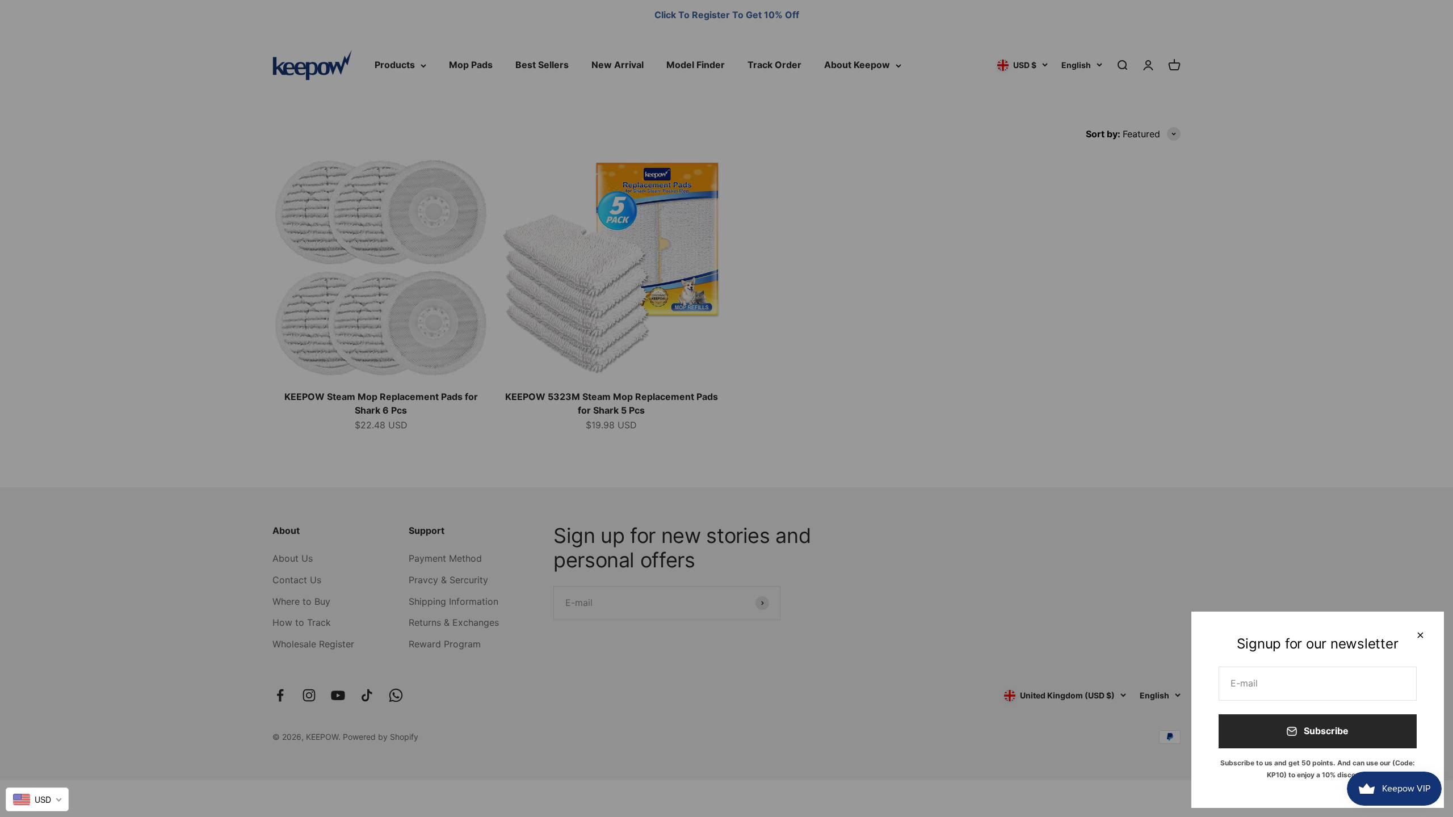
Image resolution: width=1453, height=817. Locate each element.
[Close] (1420, 635)
